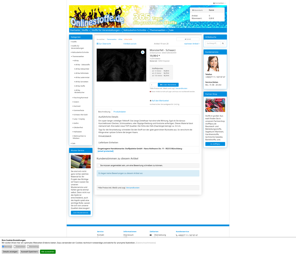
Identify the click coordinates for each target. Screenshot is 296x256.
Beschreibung (104, 111)
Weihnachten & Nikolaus (79, 137)
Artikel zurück (130, 43)
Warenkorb (198, 10)
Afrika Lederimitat (82, 77)
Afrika (76, 60)
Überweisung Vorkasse (160, 236)
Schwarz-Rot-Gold (80, 115)
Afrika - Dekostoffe (82, 65)
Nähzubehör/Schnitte (135, 30)
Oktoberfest (78, 127)
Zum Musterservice (80, 213)
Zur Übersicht (105, 43)
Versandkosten (181, 88)
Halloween (77, 132)
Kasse (211, 10)
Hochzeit (76, 106)
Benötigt (8, 246)
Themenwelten (158, 30)
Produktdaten (120, 111)
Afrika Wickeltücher (79, 91)
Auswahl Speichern (29, 251)
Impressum (128, 235)
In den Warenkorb (169, 85)
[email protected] (105, 151)
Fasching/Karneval (80, 97)
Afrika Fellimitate (82, 73)
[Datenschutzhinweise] (146, 242)
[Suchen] (223, 43)
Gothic (76, 123)
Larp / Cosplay (79, 119)
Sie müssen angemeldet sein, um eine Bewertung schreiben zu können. (131, 165)
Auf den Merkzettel (160, 100)
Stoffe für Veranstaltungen (106, 30)
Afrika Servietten (81, 82)
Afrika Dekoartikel (82, 69)
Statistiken (20, 246)
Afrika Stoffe (80, 86)
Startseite (75, 30)
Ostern (76, 102)
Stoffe (85, 30)
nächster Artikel (191, 43)
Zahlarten (154, 231)
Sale (171, 30)
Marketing (34, 246)
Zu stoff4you (215, 144)
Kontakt (100, 235)
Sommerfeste (78, 110)
